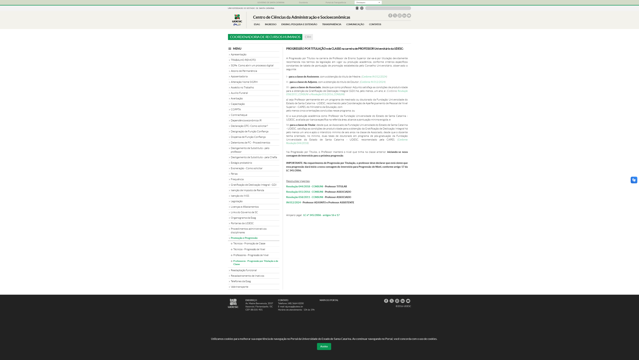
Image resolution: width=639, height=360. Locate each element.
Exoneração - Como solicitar (247, 168)
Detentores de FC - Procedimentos (250, 142)
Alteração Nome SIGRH (244, 81)
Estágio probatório (241, 162)
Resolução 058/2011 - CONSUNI (304, 197)
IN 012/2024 (293, 202)
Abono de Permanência (244, 71)
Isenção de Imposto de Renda (247, 190)
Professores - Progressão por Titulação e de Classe (255, 263)
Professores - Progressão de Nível (251, 255)
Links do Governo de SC (244, 212)
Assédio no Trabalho (242, 87)
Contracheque (239, 115)
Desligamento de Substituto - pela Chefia (254, 157)
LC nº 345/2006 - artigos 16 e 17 (321, 215)
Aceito (324, 346)
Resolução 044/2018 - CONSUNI (304, 186)
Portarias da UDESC (242, 223)
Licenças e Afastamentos (245, 206)
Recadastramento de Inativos (247, 275)
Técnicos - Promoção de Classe (249, 243)
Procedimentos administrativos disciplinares (249, 230)
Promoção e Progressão (244, 237)
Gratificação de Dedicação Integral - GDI (254, 184)
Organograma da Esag (243, 217)
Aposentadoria (239, 76)
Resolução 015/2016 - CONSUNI (304, 191)
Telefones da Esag (241, 281)
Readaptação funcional (244, 270)
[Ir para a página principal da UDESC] (251, 7)
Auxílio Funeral (239, 93)
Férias (234, 173)
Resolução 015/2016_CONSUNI (327, 94)
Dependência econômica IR (246, 120)
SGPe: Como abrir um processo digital (252, 65)
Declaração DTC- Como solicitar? (249, 125)
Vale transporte (239, 286)
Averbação (237, 98)
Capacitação (238, 103)
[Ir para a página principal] (237, 25)
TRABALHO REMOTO (243, 59)
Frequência (237, 179)
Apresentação (238, 54)
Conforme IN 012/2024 (374, 76)
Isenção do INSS (240, 195)
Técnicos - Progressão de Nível (249, 249)
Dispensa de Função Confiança (248, 137)
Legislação (237, 201)
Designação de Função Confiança (249, 131)
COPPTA (236, 109)
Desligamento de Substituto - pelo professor (250, 150)
